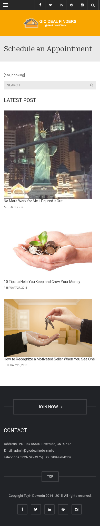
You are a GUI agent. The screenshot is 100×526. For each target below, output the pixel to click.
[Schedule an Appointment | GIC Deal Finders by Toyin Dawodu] (50, 23)
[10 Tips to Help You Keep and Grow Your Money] (48, 249)
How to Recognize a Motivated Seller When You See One (49, 359)
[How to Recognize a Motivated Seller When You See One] (48, 328)
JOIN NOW (48, 406)
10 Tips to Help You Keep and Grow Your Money (42, 282)
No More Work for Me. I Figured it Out (33, 201)
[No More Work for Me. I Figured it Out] (48, 154)
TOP (50, 476)
